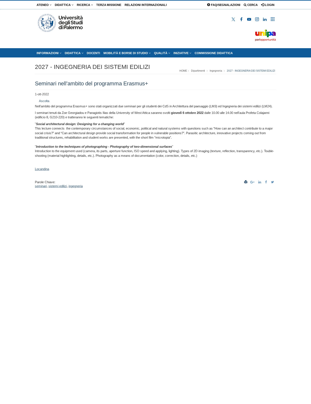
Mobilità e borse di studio (126, 53)
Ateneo (43, 5)
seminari (41, 186)
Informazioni (48, 53)
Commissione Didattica (214, 53)
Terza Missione (108, 5)
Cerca (252, 5)
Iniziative (181, 53)
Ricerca (84, 5)
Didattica (63, 5)
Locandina (42, 169)
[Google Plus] (252, 182)
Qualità (161, 53)
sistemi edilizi (57, 186)
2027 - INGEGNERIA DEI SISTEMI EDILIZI (92, 67)
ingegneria (76, 186)
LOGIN (269, 5)
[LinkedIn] (260, 182)
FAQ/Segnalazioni (225, 5)
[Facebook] (266, 182)
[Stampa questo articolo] (245, 182)
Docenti (93, 53)
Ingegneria (216, 70)
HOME (183, 70)
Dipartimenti (198, 70)
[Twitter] (273, 182)
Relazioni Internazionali (146, 5)
